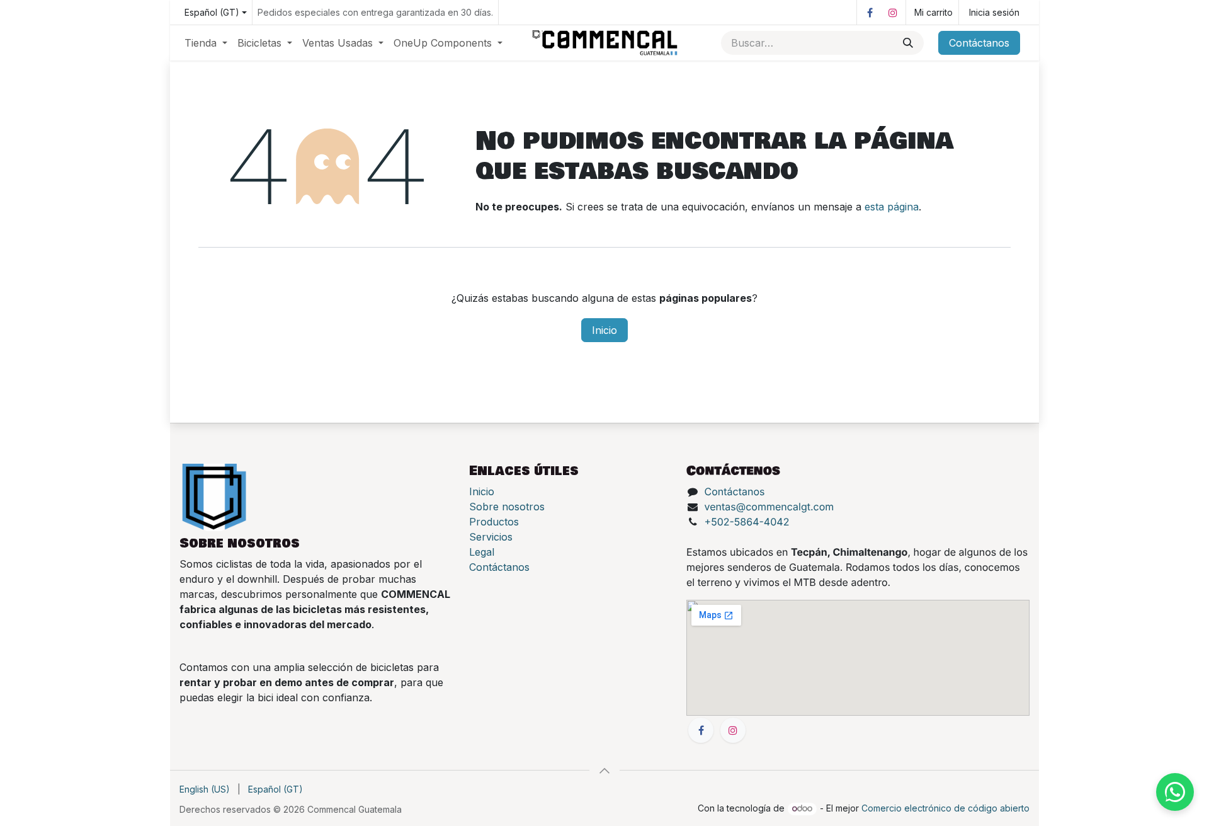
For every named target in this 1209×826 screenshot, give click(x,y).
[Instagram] (893, 13)
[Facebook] (870, 13)
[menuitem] (205, 42)
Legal (481, 552)
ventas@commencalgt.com (769, 506)
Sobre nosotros (507, 506)
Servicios (491, 537)
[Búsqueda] (908, 43)
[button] (604, 770)
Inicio (604, 330)
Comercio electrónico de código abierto (945, 808)
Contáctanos (979, 43)
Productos (494, 521)
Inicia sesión (994, 12)
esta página (892, 206)
